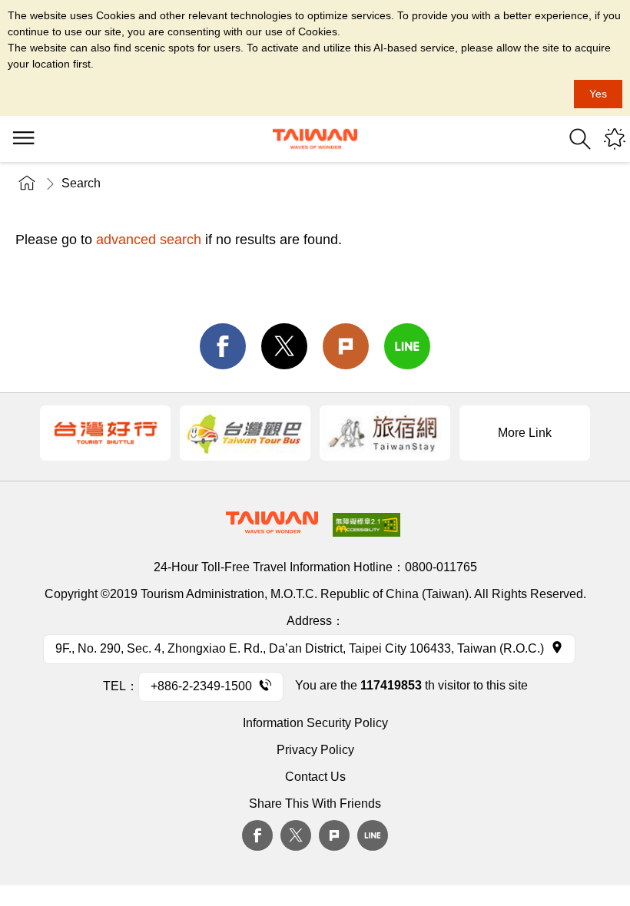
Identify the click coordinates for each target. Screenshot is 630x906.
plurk (334, 835)
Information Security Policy (315, 722)
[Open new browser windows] (105, 433)
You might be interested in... (614, 139)
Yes (598, 94)
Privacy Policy (315, 749)
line (407, 346)
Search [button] (580, 139)
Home (26, 183)
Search (81, 183)
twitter (284, 346)
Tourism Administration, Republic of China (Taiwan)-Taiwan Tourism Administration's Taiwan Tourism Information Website (315, 139)
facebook (223, 346)
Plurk (346, 346)
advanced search (148, 239)
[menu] (23, 139)
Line (372, 835)
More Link (525, 432)
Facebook (257, 835)
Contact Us (315, 776)
